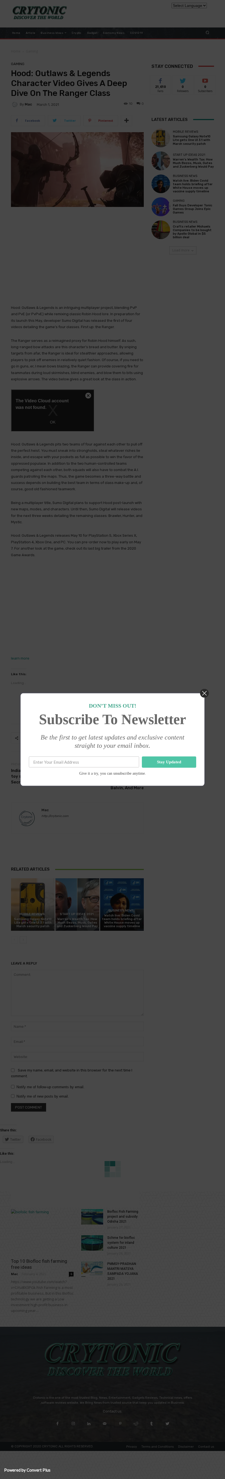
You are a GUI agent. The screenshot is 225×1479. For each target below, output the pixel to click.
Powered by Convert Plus (27, 1469)
